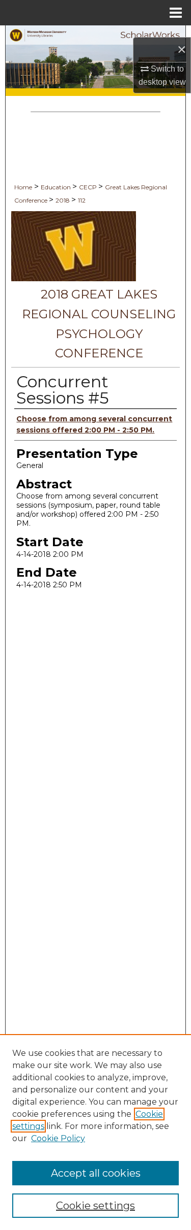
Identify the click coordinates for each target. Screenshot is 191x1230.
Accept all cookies (96, 1173)
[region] (95, 1132)
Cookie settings (95, 1206)
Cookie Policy (58, 1138)
